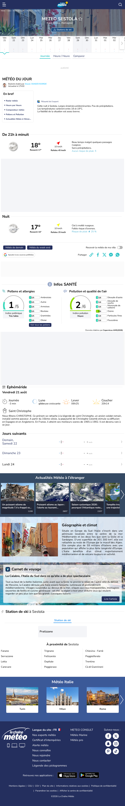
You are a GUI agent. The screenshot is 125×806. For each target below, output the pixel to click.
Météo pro (76, 740)
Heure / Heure (61, 56)
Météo (3, 11)
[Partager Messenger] (111, 255)
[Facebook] (108, 736)
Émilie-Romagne (18, 11)
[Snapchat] (108, 744)
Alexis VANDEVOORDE (36, 84)
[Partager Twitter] (104, 255)
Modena (29, 11)
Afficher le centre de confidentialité (76, 791)
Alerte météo (40, 745)
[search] (120, 4)
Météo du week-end (39, 247)
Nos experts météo (44, 735)
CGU (30, 785)
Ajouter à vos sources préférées (21, 255)
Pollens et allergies (21, 291)
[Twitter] (116, 736)
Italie (9, 11)
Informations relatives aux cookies (72, 785)
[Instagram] (116, 744)
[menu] (4, 4)
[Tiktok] (116, 751)
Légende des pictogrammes (49, 765)
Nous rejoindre (41, 755)
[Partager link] (91, 255)
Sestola (36, 11)
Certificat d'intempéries (46, 740)
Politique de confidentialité (103, 785)
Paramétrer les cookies (46, 791)
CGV (37, 785)
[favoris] (80, 19)
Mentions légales (17, 785)
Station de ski (62, 620)
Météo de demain (14, 247)
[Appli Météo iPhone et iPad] (67, 775)
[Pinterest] (108, 751)
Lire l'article (110, 599)
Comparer (79, 56)
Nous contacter (41, 760)
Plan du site (47, 785)
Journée (45, 56)
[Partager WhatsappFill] (118, 255)
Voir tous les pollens (40, 324)
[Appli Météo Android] (89, 775)
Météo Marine (78, 735)
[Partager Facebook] (98, 255)
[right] (122, 43)
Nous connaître (41, 750)
